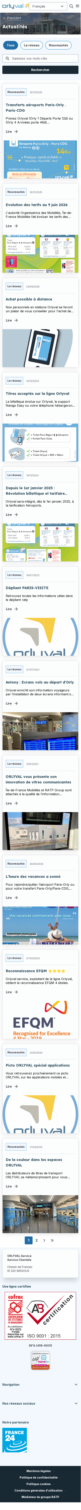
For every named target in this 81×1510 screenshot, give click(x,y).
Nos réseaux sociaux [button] (18, 1403)
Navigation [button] (10, 1385)
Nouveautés (16, 92)
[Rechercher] (71, 6)
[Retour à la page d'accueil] (15, 6)
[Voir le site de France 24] (14, 1440)
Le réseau (14, 286)
